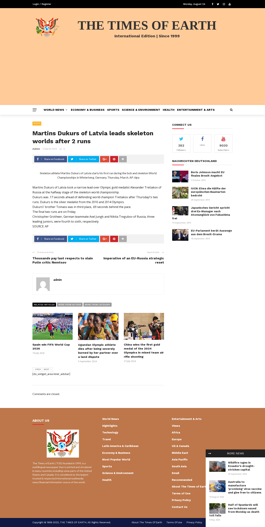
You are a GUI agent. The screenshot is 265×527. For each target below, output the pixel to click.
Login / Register (42, 4)
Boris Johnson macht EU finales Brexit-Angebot (207, 174)
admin (36, 148)
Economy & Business (88, 109)
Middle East (180, 452)
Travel (106, 439)
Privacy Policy (181, 500)
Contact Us (179, 507)
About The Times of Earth (189, 486)
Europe (177, 439)
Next (47, 369)
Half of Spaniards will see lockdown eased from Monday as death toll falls (234, 510)
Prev (38, 369)
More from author (69, 304)
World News (54, 109)
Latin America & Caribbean (120, 446)
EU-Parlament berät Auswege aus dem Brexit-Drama (211, 232)
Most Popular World (116, 459)
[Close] (210, 453)
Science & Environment (141, 109)
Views (176, 425)
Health (169, 109)
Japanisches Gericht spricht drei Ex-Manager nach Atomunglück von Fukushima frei (201, 213)
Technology (110, 432)
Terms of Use (181, 493)
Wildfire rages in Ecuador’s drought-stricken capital (241, 466)
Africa (176, 432)
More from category (97, 304)
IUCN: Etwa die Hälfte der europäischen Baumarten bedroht (208, 192)
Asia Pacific (180, 459)
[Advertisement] (132, 78)
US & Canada (180, 446)
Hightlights (110, 425)
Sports (113, 109)
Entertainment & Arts (196, 109)
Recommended (182, 480)
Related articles (44, 304)
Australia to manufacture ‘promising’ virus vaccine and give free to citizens (245, 487)
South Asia (179, 466)
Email (175, 473)
